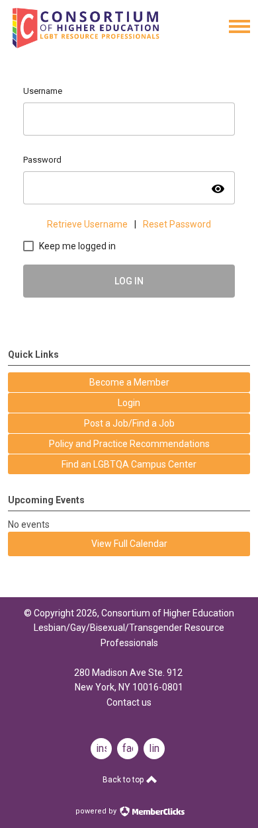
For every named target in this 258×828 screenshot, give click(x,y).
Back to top (124, 779)
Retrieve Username (87, 224)
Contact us (129, 702)
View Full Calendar (129, 543)
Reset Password (177, 224)
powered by (96, 811)
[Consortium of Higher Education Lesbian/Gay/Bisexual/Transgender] (105, 45)
